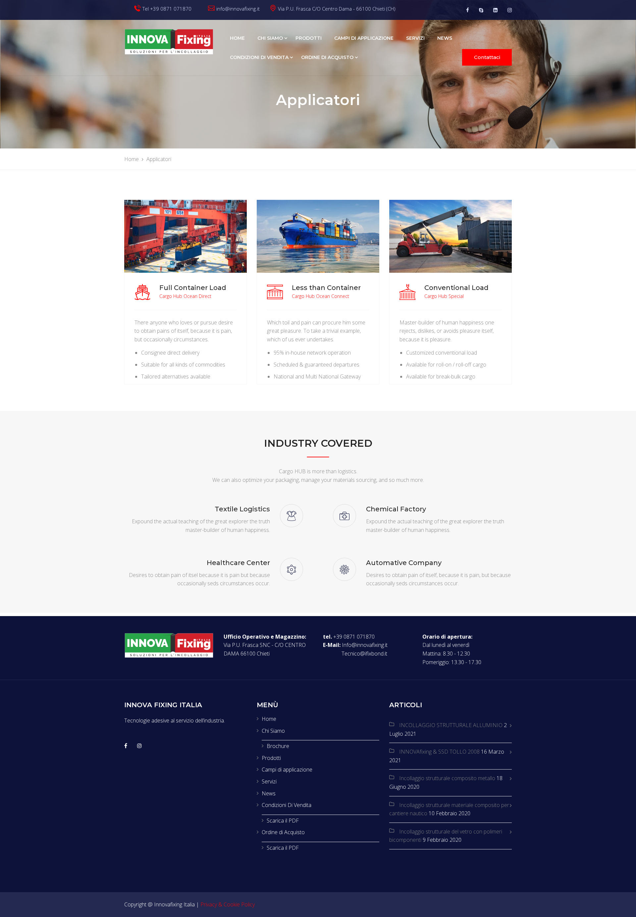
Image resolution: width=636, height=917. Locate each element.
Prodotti (308, 38)
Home (237, 38)
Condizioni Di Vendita (259, 57)
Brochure (278, 746)
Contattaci (487, 57)
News (444, 38)
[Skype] (481, 10)
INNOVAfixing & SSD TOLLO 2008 (439, 751)
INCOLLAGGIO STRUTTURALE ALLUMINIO (451, 725)
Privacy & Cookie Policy (227, 904)
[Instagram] (510, 10)
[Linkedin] (495, 10)
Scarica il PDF (283, 820)
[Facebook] (467, 10)
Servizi (415, 38)
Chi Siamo (270, 38)
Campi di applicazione (364, 38)
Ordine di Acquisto (327, 57)
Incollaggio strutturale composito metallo (447, 778)
